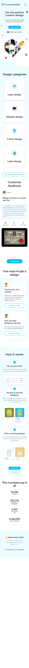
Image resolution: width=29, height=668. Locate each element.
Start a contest (14, 27)
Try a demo (14, 472)
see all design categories (14, 174)
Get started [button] (14, 261)
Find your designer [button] (14, 333)
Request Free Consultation (14, 550)
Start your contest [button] (14, 305)
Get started (14, 468)
